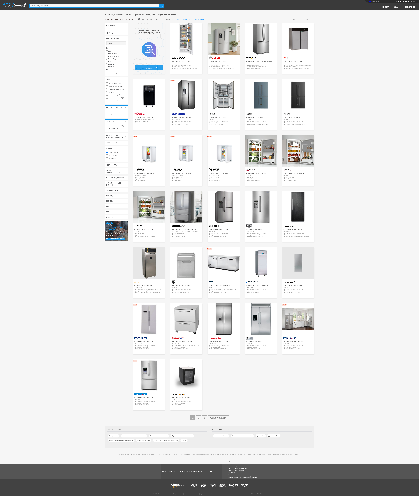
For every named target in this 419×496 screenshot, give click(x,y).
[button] (116, 38)
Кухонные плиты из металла (159, 436)
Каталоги (398, 7)
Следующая (218, 417)
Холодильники (113, 436)
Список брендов (233, 466)
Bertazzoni (112, 54)
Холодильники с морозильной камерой (134, 436)
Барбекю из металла (143, 440)
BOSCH (111, 64)
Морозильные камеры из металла (182, 436)
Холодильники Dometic (221, 436)
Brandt (111, 67)
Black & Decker (113, 56)
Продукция (384, 7)
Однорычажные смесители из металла (121, 440)
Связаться (186, 26)
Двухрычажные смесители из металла (166, 440)
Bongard (111, 61)
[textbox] (94, 6)
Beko (110, 51)
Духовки (184, 440)
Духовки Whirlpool (273, 436)
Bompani (112, 59)
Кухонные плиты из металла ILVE (242, 436)
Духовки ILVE (261, 436)
